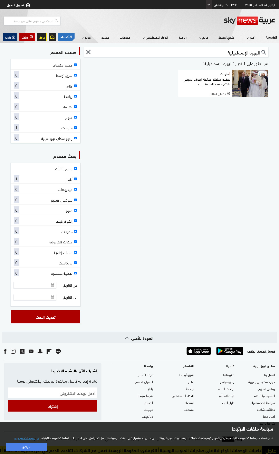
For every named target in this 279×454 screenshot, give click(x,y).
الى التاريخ (70, 297)
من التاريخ (70, 285)
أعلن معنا (269, 416)
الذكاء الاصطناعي (157, 37)
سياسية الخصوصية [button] (27, 437)
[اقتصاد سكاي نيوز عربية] (66, 37)
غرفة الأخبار (145, 374)
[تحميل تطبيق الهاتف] (214, 351)
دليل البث (228, 402)
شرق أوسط (226, 37)
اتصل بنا (269, 374)
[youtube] (31, 351)
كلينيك (148, 409)
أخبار (252, 37)
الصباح (148, 402)
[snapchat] (40, 351)
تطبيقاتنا (228, 374)
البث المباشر (226, 395)
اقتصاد (189, 402)
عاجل (42, 37)
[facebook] (5, 351)
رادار (150, 388)
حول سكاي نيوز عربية (261, 381)
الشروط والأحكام (264, 395)
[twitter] (22, 351)
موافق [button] (26, 446)
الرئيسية (271, 37)
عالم (205, 37)
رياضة (182, 37)
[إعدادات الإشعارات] (52, 37)
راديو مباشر (227, 381)
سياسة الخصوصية (263, 402)
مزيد (88, 37)
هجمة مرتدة (145, 395)
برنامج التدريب (266, 388)
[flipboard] (49, 351)
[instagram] (13, 351)
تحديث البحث (46, 317)
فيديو (105, 37)
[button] (27, 37)
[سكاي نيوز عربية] (249, 21)
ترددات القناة (226, 388)
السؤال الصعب (143, 381)
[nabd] (58, 351)
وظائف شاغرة (266, 409)
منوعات (125, 37)
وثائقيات (147, 416)
